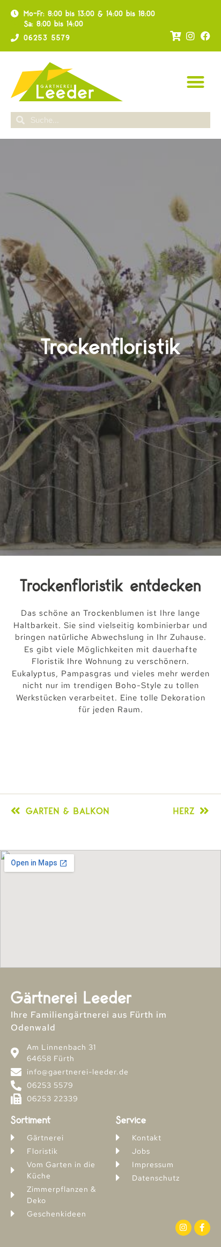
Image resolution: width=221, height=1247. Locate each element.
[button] (196, 82)
